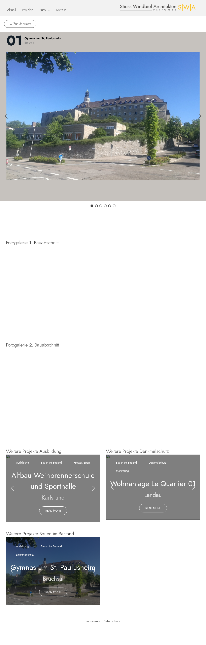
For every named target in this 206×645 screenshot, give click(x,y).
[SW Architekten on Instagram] (108, 632)
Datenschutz (112, 621)
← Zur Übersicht (20, 23)
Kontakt (61, 10)
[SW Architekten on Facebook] (97, 632)
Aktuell (11, 10)
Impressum (93, 621)
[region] (103, 290)
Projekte (27, 10)
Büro (43, 10)
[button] (6, 116)
